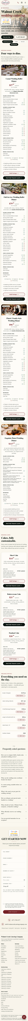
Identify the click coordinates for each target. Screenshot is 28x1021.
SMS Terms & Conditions (7, 1009)
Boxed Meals (18, 956)
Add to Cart (22, 703)
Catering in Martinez (6, 977)
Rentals (23, 41)
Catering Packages (19, 947)
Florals (16, 953)
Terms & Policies (5, 1006)
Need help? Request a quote (13, 178)
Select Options (20, 695)
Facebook (3, 998)
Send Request (13, 911)
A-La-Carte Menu (19, 946)
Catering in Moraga (6, 981)
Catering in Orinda (6, 979)
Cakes (16, 41)
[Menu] (25, 2)
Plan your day (6, 37)
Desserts (3, 955)
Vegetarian (4, 958)
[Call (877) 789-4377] (18, 2)
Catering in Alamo (5, 988)
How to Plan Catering (20, 962)
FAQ (2, 1004)
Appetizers (4, 951)
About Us (17, 964)
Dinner (3, 953)
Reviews (3, 1000)
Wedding (17, 949)
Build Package (13, 173)
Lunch (2, 949)
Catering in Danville (6, 986)
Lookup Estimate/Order (7, 1011)
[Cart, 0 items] (21, 2)
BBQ (2, 956)
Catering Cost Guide (20, 960)
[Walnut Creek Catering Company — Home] (5, 2)
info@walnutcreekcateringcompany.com (11, 997)
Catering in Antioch (6, 984)
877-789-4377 (21, 37)
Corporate (17, 951)
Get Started (14, 44)
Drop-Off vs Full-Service (21, 958)
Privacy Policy (4, 1007)
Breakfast (3, 947)
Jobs (2, 1002)
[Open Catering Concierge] (24, 1017)
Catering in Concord (6, 983)
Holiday (3, 962)
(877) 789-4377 (4, 993)
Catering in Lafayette (6, 972)
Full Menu (3, 946)
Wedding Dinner (7, 41)
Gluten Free (4, 960)
